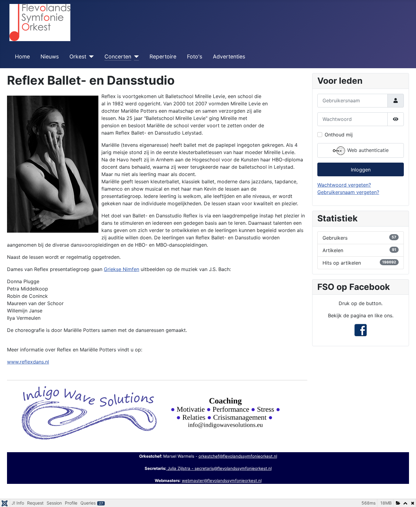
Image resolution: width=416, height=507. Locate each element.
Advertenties (229, 56)
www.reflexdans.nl (28, 362)
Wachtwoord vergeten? (344, 185)
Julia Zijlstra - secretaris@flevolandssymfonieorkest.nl (219, 468)
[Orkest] (90, 57)
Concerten (117, 56)
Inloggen (361, 170)
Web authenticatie (367, 150)
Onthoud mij (339, 135)
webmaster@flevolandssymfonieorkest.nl (222, 480)
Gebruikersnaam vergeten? (348, 192)
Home (22, 56)
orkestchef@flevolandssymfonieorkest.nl (238, 456)
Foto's (194, 56)
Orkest (77, 56)
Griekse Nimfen (121, 269)
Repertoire (163, 56)
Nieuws (50, 56)
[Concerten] (135, 57)
